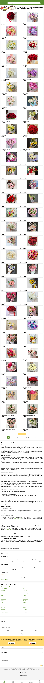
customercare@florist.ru (17, 518)
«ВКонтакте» (8, 529)
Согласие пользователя (5, 663)
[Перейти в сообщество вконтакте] (8, 630)
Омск (24, 588)
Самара (24, 595)
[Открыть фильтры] (42, 3)
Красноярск (3, 609)
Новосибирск (25, 586)
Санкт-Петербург (4, 588)
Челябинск (25, 607)
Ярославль (25, 609)
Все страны (25, 612)
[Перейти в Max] (36, 630)
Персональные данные (5, 657)
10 (28, 437)
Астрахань (3, 590)
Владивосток (3, 593)
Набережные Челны (5, 611)
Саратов (24, 597)
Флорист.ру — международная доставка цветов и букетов (22, 677)
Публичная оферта (4, 660)
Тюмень (24, 602)
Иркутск (2, 602)
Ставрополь (25, 598)
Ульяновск (25, 604)
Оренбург (25, 590)
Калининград (3, 605)
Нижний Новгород (4, 612)
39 (35, 437)
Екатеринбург (3, 598)
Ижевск (2, 600)
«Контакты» (10, 519)
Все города (25, 611)
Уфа (24, 605)
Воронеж (2, 597)
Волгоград (3, 595)
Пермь (24, 592)
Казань (2, 604)
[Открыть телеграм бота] (22, 630)
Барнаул (2, 592)
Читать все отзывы (4, 579)
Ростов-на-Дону (26, 593)
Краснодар (3, 607)
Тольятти (24, 600)
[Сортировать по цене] (41, 3)
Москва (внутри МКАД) (5, 586)
